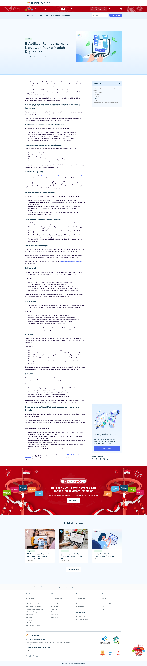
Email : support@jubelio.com (33, 651)
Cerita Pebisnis (55, 15)
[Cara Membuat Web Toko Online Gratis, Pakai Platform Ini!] (73, 539)
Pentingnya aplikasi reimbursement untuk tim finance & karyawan (106, 89)
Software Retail (30, 598)
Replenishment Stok (56, 598)
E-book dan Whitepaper (108, 604)
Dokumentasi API (106, 601)
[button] (119, 83)
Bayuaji (28, 56)
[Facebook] (30, 656)
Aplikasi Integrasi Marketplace (34, 606)
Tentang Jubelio (80, 598)
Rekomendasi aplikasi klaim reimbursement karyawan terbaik (105, 103)
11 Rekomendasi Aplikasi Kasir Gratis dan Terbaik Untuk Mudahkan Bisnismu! (39, 556)
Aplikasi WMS (29, 614)
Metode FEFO (54, 609)
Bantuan (104, 598)
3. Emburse (96, 96)
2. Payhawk (96, 94)
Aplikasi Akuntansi (31, 617)
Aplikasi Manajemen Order (33, 625)
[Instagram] (27, 656)
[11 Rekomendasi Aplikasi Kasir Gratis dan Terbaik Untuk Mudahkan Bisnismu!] (40, 539)
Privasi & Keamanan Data (83, 619)
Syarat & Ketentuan (81, 617)
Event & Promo (80, 601)
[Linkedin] (33, 656)
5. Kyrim (95, 100)
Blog (103, 606)
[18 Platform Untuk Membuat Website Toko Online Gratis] (107, 539)
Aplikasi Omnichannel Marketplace (35, 604)
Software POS (29, 601)
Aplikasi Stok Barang (31, 612)
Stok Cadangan (55, 614)
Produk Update (43, 15)
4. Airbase (95, 98)
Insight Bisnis (30, 15)
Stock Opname (55, 612)
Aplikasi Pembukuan (31, 620)
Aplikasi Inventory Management (34, 609)
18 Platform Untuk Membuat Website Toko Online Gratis (105, 555)
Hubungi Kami (80, 606)
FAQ (103, 609)
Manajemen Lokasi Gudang (58, 601)
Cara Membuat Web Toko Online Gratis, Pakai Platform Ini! (72, 556)
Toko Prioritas (54, 617)
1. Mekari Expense (97, 92)
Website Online (65, 551)
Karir (77, 604)
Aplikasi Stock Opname (32, 623)
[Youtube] (37, 656)
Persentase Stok (55, 604)
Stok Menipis (54, 606)
